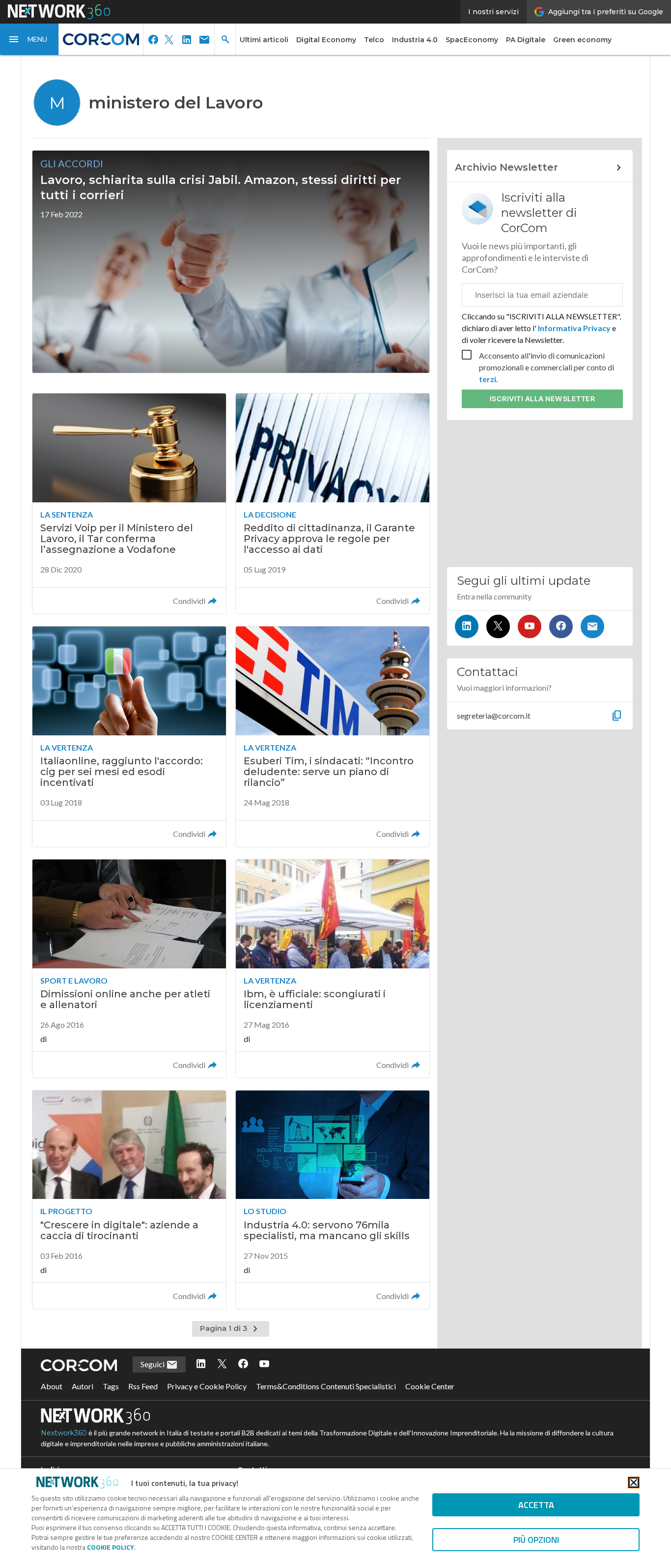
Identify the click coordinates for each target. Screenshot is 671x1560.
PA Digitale (525, 39)
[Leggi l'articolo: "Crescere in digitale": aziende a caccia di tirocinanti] (129, 1200)
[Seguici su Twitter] (498, 626)
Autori (82, 1386)
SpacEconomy (472, 39)
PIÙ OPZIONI (536, 1539)
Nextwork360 (64, 1433)
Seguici (153, 1364)
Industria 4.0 (415, 39)
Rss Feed (143, 1386)
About (51, 1386)
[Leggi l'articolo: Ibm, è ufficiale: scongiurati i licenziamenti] (332, 968)
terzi (487, 379)
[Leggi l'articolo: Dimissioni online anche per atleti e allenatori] (129, 968)
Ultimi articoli (264, 39)
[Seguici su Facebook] (561, 626)
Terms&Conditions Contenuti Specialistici (326, 1386)
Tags (111, 1386)
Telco (374, 39)
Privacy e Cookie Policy (207, 1386)
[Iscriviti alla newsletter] (592, 626)
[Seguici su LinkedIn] (466, 626)
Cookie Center (429, 1386)
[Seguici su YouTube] (529, 626)
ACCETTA (536, 1504)
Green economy (582, 39)
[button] (29, 39)
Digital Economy (326, 39)
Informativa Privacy (574, 328)
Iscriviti (542, 398)
